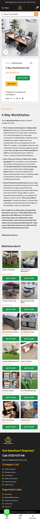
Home (8, 63)
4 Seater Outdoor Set (9, 301)
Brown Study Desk (8, 420)
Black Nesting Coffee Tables (27, 301)
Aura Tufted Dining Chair (28, 390)
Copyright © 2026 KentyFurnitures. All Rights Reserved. (20, 512)
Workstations (17, 63)
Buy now (11, 84)
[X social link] (14, 98)
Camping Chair (25, 420)
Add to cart (23, 78)
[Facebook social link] (11, 98)
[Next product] (33, 63)
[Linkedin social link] (20, 98)
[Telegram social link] (22, 98)
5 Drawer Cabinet (8, 390)
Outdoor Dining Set (8, 270)
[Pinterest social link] (17, 98)
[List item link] (20, 469)
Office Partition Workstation (26, 270)
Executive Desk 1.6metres (10, 332)
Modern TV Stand (26, 361)
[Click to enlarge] (5, 52)
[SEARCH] (36, 14)
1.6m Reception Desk (27, 332)
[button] (10, 278)
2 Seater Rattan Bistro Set (10, 361)
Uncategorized (20, 92)
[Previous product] (29, 63)
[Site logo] (20, 8)
